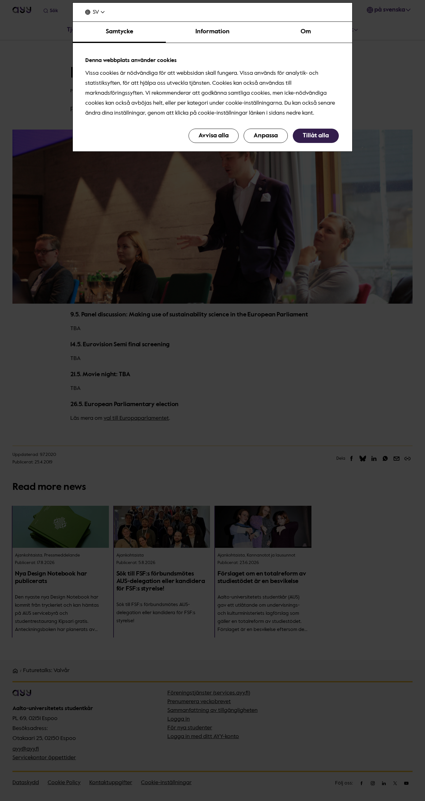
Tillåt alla (316, 136)
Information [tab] (212, 32)
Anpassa (266, 136)
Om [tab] (306, 32)
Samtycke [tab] (119, 32)
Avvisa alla (213, 136)
